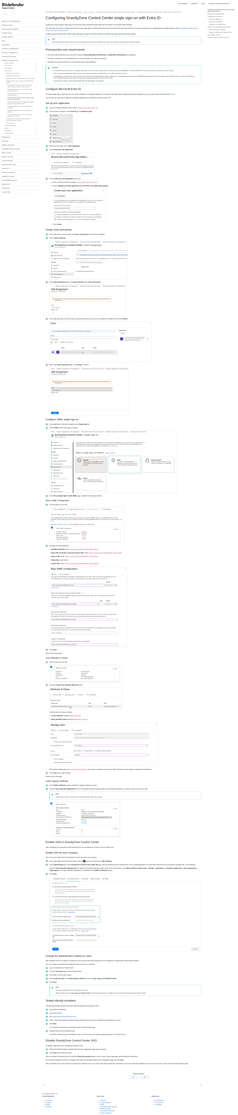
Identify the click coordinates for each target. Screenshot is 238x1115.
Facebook (49, 1100)
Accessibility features (9, 180)
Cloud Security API (9, 172)
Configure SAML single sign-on (217, 24)
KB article (172, 94)
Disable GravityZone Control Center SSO (218, 37)
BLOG (203, 3)
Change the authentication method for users (220, 32)
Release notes (7, 25)
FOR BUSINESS (182, 3)
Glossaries (6, 188)
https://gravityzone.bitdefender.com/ (64, 1016)
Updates (6, 128)
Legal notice (6, 192)
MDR (102, 1104)
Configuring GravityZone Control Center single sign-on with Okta (19, 94)
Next (201, 1085)
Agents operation (8, 145)
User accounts (8, 70)
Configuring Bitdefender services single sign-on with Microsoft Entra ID (20, 115)
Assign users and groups (215, 21)
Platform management (10, 60)
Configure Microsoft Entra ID (215, 16)
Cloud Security (7, 161)
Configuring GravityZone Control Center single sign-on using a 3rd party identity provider (19, 86)
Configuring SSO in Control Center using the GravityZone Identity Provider (18, 119)
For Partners (159, 1102)
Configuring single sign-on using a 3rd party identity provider (19, 81)
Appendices (6, 184)
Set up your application (215, 19)
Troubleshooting (8, 133)
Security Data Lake (9, 165)
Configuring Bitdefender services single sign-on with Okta (20, 111)
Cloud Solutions (105, 1102)
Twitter (48, 1104)
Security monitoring (9, 56)
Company (158, 1104)
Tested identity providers (214, 35)
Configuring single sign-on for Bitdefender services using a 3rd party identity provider (20, 102)
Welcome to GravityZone (11, 21)
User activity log (10, 123)
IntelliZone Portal (8, 176)
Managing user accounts (12, 73)
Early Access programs (10, 29)
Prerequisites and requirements (215, 14)
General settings (8, 63)
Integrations (6, 137)
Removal (5, 141)
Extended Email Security (11, 149)
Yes (133, 1077)
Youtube (48, 1106)
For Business (159, 1100)
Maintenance (7, 130)
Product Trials (7, 33)
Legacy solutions (106, 1113)
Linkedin (48, 1102)
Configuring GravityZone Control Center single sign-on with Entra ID (20, 98)
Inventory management (10, 49)
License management (10, 125)
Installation (6, 45)
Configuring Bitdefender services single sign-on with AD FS (20, 107)
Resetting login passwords (13, 76)
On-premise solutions (107, 1111)
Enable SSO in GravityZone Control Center (218, 27)
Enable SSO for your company (217, 29)
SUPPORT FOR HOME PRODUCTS (219, 3)
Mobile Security (7, 157)
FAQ (3, 41)
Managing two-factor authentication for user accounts (20, 78)
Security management (10, 53)
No (144, 1077)
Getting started (7, 37)
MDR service (6, 153)
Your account (8, 65)
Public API (5, 168)
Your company (8, 68)
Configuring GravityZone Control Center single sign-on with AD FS (19, 90)
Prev (44, 1085)
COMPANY (194, 3)
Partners (103, 1100)
